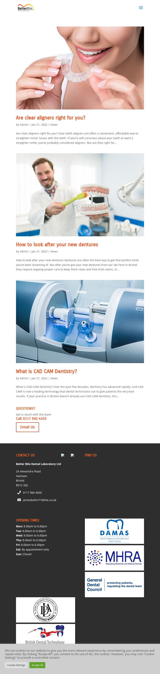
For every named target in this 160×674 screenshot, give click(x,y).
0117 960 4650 (32, 492)
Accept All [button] (37, 665)
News (54, 124)
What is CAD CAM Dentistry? (46, 371)
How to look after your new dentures (57, 245)
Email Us (27, 427)
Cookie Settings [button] (16, 665)
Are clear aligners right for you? (50, 118)
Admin (24, 124)
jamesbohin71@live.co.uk (39, 500)
